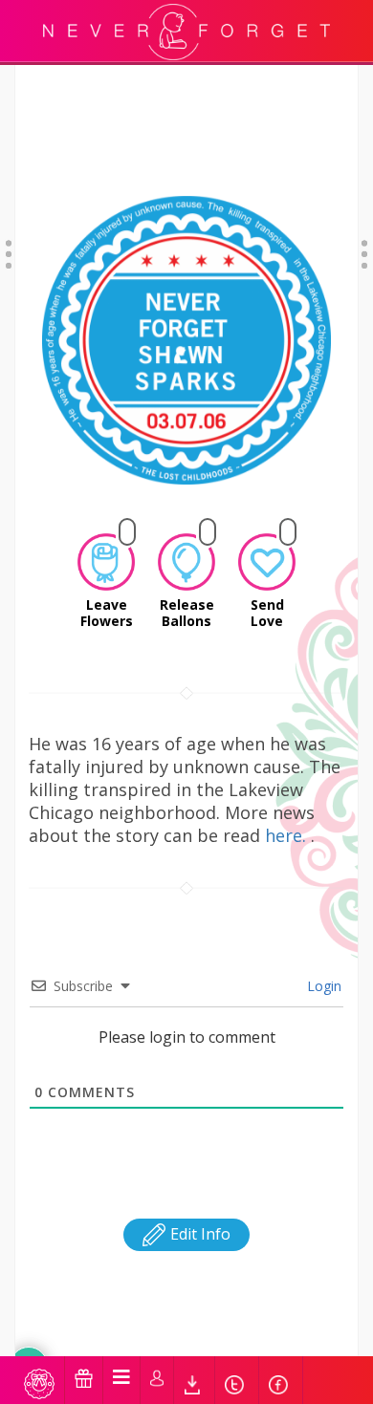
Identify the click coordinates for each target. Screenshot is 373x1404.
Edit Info (198, 1233)
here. (288, 835)
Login (322, 986)
